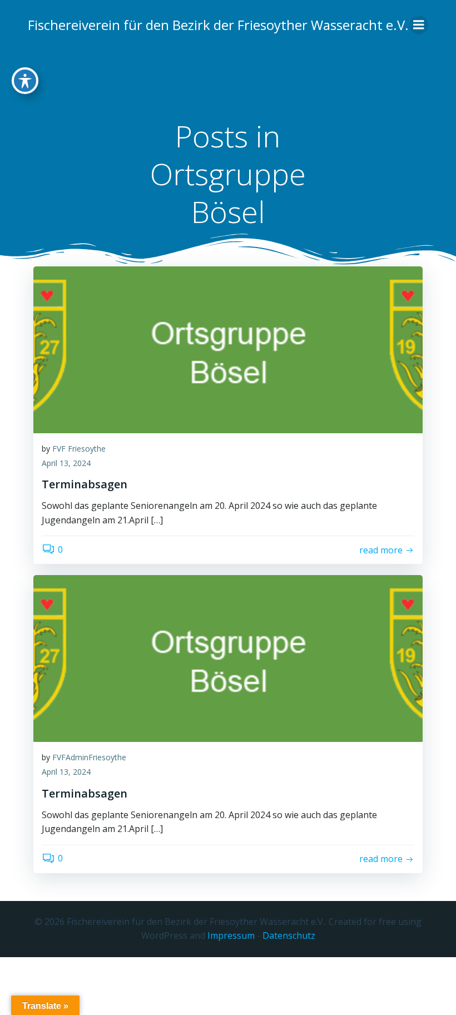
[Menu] (418, 25)
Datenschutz (288, 935)
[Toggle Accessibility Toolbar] (25, 80)
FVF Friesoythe (79, 448)
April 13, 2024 (66, 463)
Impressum (231, 935)
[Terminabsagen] (228, 349)
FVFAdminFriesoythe (89, 757)
